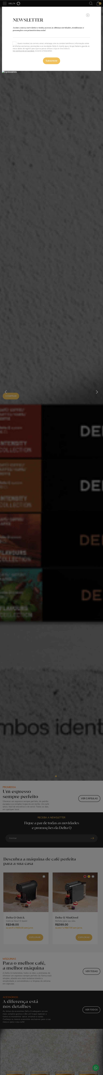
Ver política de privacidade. (23, 51)
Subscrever (51, 61)
